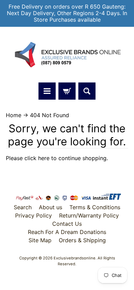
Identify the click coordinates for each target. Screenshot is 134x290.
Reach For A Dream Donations (67, 231)
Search (23, 207)
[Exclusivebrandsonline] (67, 54)
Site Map (40, 240)
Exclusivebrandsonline (75, 258)
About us (50, 207)
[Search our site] (87, 91)
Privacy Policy (33, 215)
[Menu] (47, 91)
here (43, 158)
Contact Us (67, 223)
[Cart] (67, 91)
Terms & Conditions (94, 207)
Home (13, 115)
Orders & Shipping (82, 240)
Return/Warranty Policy (89, 215)
